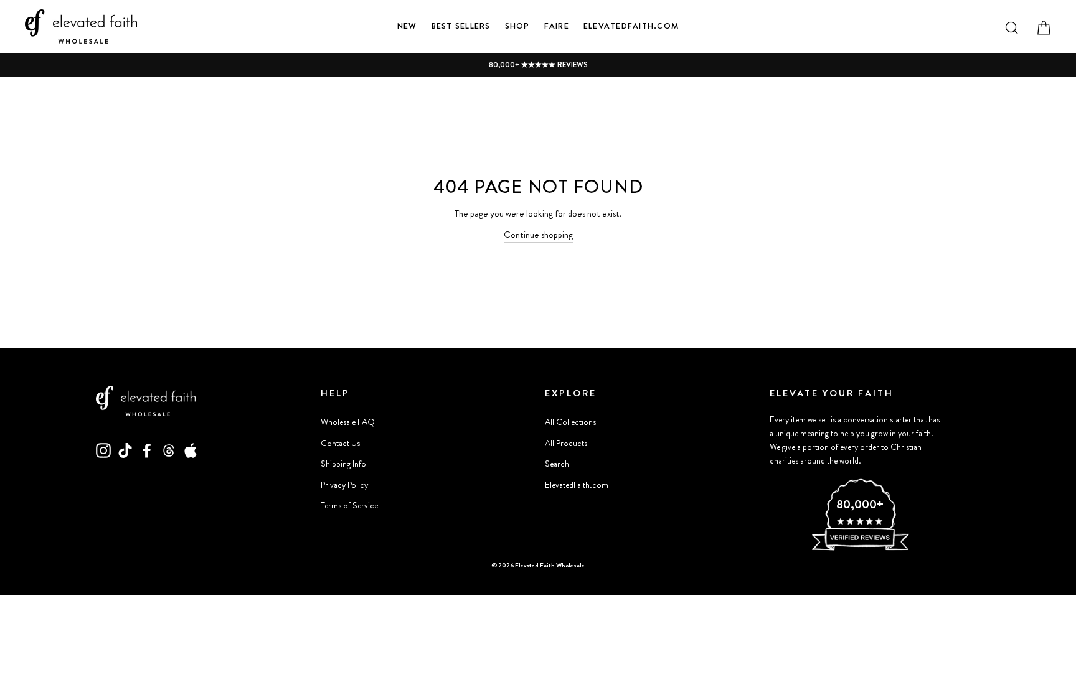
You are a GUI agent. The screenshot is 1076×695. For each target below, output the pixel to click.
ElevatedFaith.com (631, 26)
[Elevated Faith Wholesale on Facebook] (146, 450)
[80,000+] (860, 549)
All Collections (570, 422)
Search (557, 464)
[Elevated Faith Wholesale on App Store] (190, 450)
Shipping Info (343, 464)
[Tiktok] (125, 450)
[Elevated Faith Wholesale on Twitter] (168, 450)
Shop (517, 26)
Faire (556, 26)
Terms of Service (349, 505)
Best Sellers (461, 26)
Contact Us (340, 443)
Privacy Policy (344, 485)
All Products (566, 443)
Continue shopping (538, 234)
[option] (538, 65)
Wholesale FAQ (348, 422)
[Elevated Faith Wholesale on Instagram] (103, 450)
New (407, 26)
